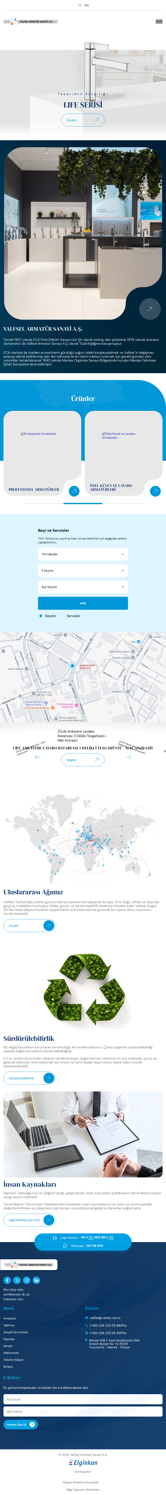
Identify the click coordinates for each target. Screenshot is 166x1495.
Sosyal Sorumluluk (15, 1332)
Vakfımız (8, 1325)
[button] (37, 757)
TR (79, 5)
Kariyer (8, 1346)
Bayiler (50, 616)
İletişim (8, 1366)
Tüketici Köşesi (13, 1359)
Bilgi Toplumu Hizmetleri (83, 1490)
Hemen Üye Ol (20, 1424)
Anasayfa (9, 1318)
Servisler (73, 616)
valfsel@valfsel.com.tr (105, 1318)
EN (87, 5)
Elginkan (9, 1339)
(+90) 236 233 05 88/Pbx (108, 1325)
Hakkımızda (11, 1353)
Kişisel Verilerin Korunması (81, 1482)
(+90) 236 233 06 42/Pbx (108, 1333)
